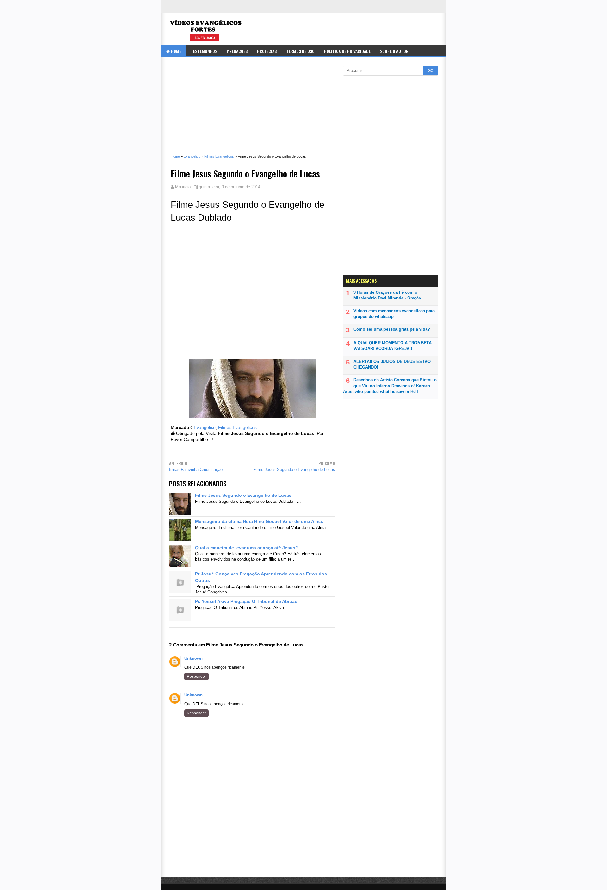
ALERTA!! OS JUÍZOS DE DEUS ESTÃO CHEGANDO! (392, 364)
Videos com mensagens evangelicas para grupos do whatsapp (394, 314)
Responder (196, 676)
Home (175, 51)
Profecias (267, 51)
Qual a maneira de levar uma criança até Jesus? (246, 547)
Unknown (193, 658)
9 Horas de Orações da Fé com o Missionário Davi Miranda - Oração (387, 295)
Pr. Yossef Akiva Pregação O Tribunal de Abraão (246, 601)
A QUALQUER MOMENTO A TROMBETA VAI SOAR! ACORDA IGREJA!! (392, 345)
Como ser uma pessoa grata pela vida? (391, 329)
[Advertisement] (252, 109)
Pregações (237, 51)
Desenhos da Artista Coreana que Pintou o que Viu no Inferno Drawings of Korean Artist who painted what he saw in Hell (390, 385)
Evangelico (205, 427)
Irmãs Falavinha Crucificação (196, 469)
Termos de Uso (300, 51)
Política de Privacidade (347, 51)
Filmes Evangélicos (237, 427)
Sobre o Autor (394, 51)
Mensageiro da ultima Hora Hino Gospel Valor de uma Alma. (259, 521)
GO (430, 71)
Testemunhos (204, 51)
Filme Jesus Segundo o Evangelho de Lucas (294, 469)
